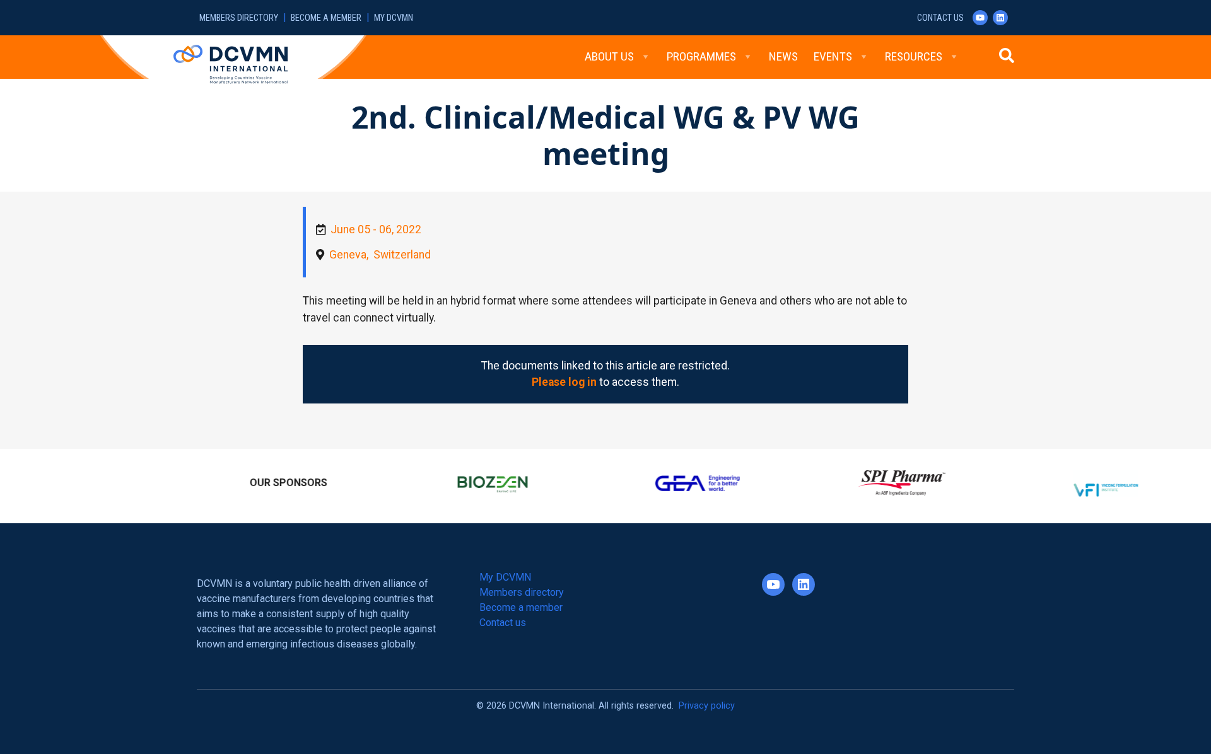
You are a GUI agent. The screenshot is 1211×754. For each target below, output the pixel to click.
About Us (609, 56)
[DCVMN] (230, 64)
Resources (913, 56)
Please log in (564, 382)
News (783, 56)
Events (833, 56)
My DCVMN (393, 18)
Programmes (701, 56)
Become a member (326, 18)
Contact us (940, 18)
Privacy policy (707, 700)
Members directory (238, 18)
